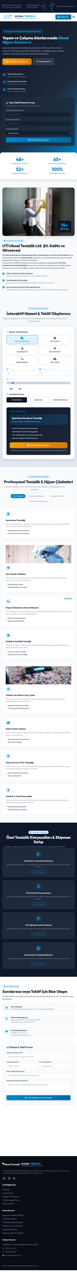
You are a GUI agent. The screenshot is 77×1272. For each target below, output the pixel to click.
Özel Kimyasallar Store (10, 1200)
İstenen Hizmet (13, 129)
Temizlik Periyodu (16, 394)
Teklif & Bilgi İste (38, 872)
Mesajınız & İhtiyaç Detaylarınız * (17, 1080)
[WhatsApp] (14, 1178)
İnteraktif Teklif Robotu (11, 1197)
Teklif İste (64, 17)
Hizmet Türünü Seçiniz (18, 332)
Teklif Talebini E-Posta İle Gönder (39, 1098)
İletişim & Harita (8, 1204)
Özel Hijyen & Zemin (57, 496)
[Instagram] (9, 1178)
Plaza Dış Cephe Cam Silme (12, 1226)
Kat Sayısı (11, 369)
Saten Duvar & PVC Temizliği (12, 1233)
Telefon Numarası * (13, 1062)
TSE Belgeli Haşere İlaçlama (12, 1222)
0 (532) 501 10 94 (52, 6)
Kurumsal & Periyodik (36, 496)
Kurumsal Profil (7, 1193)
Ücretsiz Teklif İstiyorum (39, 140)
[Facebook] (4, 1178)
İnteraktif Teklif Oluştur (18, 61)
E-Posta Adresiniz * (45, 1062)
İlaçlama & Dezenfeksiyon (38, 501)
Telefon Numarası (13, 119)
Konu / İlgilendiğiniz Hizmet (16, 1071)
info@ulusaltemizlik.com (67, 6)
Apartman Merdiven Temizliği (12, 1215)
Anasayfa (5, 1189)
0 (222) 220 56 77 (45, 6)
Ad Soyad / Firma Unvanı (15, 110)
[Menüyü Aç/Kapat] (73, 17)
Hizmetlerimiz (45, 61)
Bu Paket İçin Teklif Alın (40, 445)
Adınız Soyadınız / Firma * (15, 1053)
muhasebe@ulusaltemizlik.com (21, 1035)
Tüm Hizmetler (18, 496)
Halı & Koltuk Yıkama (9, 1229)
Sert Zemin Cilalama (9, 1219)
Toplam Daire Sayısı (47, 369)
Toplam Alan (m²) (13, 379)
